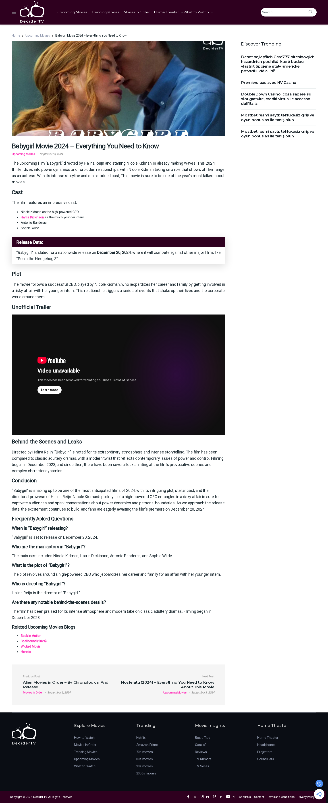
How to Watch (84, 738)
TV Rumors (203, 759)
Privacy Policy (306, 797)
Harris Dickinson (32, 217)
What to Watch (196, 12)
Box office (202, 738)
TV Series (202, 766)
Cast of (200, 745)
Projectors (264, 752)
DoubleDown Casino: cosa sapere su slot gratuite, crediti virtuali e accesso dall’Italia (276, 99)
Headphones (266, 745)
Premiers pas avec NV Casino (268, 82)
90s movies (144, 766)
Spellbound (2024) (33, 641)
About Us (245, 797)
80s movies (144, 759)
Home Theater (166, 12)
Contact (259, 797)
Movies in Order (137, 12)
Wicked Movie (30, 646)
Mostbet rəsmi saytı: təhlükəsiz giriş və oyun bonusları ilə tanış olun (277, 117)
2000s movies (146, 773)
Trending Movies (105, 12)
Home (16, 35)
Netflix (140, 738)
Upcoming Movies (72, 12)
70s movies (144, 752)
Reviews (201, 752)
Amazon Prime (147, 745)
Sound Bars (265, 759)
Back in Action (31, 636)
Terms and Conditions (281, 797)
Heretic (26, 652)
